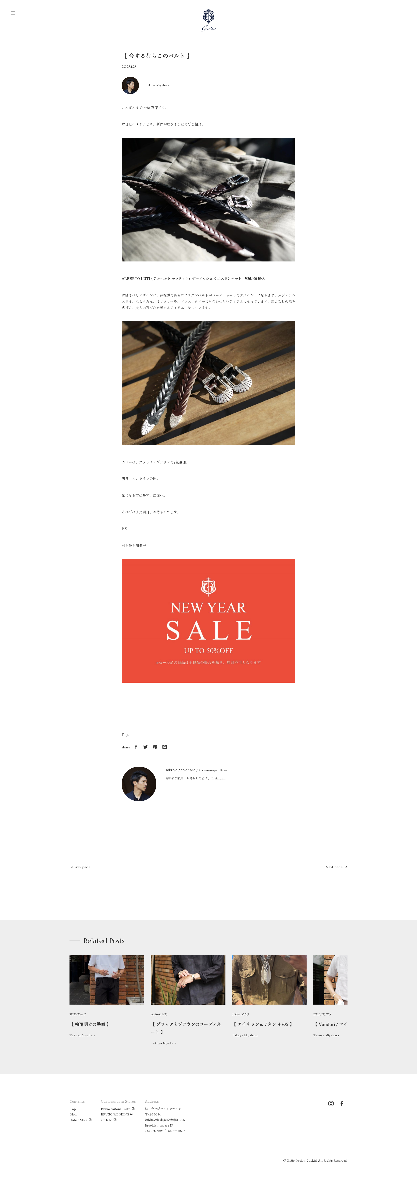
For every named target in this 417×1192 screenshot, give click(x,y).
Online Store (79, 1120)
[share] (136, 747)
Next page (335, 867)
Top (73, 1109)
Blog (73, 1114)
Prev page (81, 867)
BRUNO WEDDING (115, 1114)
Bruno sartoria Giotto (116, 1109)
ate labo (107, 1120)
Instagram (219, 778)
